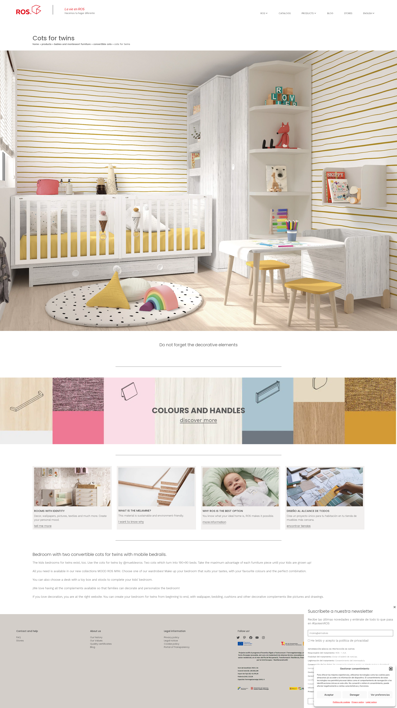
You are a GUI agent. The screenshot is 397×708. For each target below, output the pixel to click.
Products (308, 13)
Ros (263, 13)
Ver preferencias (380, 694)
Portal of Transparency (177, 647)
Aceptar (329, 694)
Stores (348, 13)
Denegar (354, 694)
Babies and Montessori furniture (72, 44)
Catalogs (285, 13)
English (367, 13)
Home (36, 44)
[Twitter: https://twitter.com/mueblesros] (238, 637)
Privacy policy (358, 702)
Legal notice (371, 702)
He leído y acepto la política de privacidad (339, 640)
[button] (390, 668)
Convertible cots (102, 44)
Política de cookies (341, 702)
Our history (96, 637)
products (46, 44)
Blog (330, 13)
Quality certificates (101, 643)
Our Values (96, 640)
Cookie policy (171, 643)
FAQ (18, 637)
